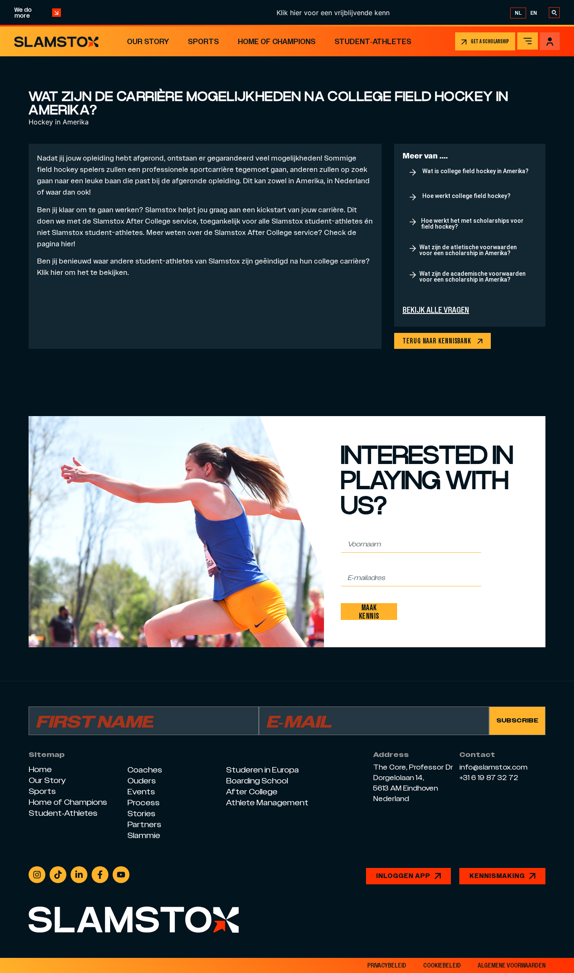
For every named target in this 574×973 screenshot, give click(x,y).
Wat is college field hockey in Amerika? (475, 171)
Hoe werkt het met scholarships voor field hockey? (472, 223)
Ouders (141, 780)
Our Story (148, 41)
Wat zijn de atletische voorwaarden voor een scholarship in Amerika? (468, 250)
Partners (144, 824)
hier (56, 272)
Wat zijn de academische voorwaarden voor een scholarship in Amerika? (472, 276)
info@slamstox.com (493, 767)
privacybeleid (386, 965)
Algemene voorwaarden (511, 965)
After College (148, 221)
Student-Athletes (372, 41)
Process (143, 802)
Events (141, 791)
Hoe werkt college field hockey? (466, 195)
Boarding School (257, 780)
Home (40, 769)
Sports (203, 41)
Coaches (144, 770)
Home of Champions (277, 41)
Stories (141, 813)
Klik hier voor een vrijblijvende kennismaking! (328, 12)
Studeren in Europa (262, 770)
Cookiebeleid (442, 965)
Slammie (143, 835)
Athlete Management (267, 802)
